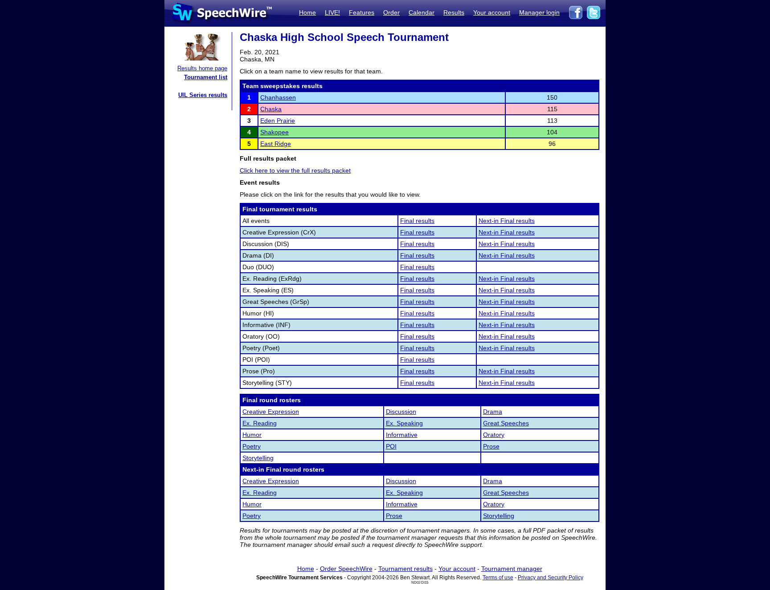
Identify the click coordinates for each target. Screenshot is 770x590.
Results (453, 12)
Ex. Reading (259, 423)
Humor (252, 434)
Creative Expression (270, 411)
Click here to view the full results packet (295, 170)
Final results (417, 220)
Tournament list (205, 77)
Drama (492, 411)
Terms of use (498, 577)
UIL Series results (202, 95)
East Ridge (275, 143)
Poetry (251, 446)
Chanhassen (278, 97)
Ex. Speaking (404, 423)
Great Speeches (506, 423)
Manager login (539, 12)
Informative (402, 434)
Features (361, 12)
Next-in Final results (507, 220)
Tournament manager (511, 568)
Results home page (202, 68)
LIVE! (332, 12)
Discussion (401, 411)
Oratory (493, 434)
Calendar (421, 12)
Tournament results (405, 568)
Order (391, 12)
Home (307, 12)
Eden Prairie (277, 120)
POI (391, 446)
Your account (491, 12)
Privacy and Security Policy (550, 577)
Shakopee (274, 132)
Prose (491, 446)
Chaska (271, 109)
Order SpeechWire (346, 568)
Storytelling (258, 457)
